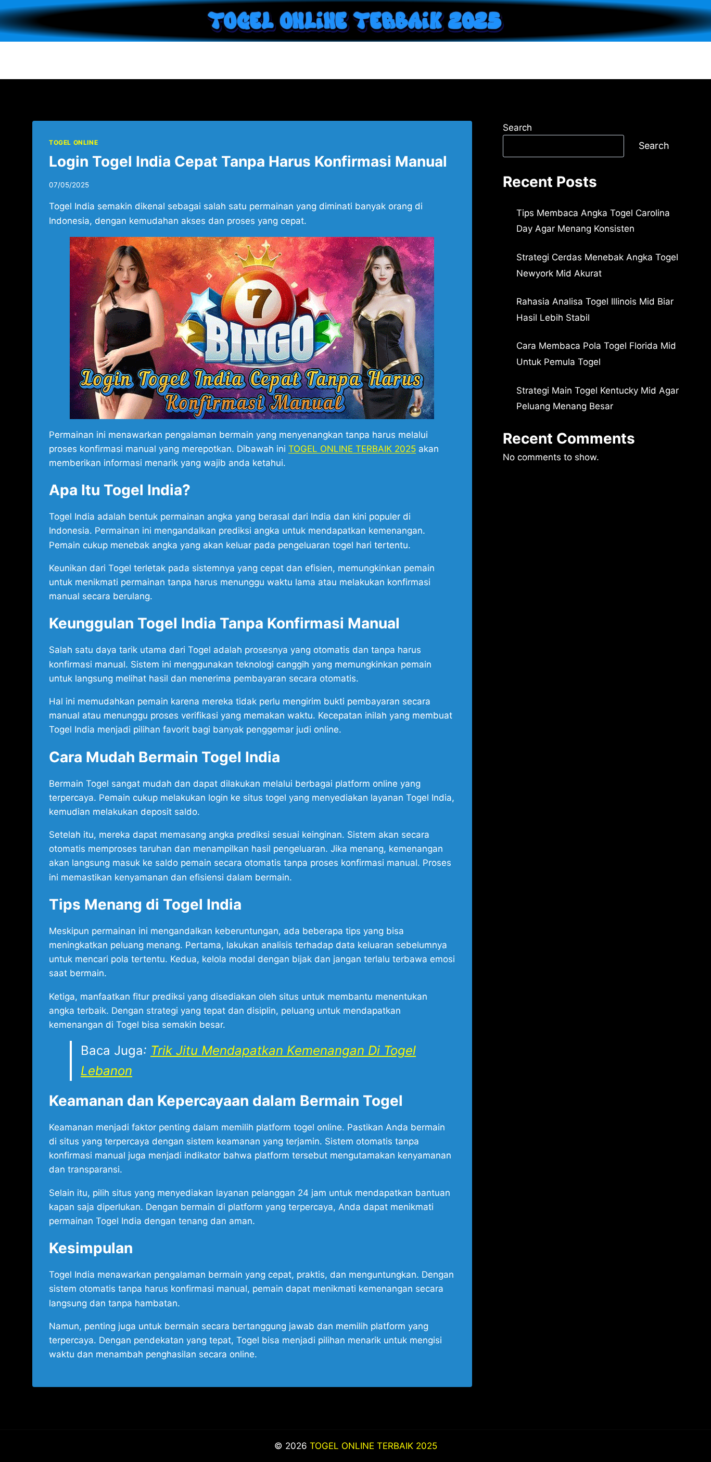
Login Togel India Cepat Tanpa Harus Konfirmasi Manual (248, 161)
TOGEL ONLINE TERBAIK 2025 (373, 1446)
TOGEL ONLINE (73, 142)
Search (517, 127)
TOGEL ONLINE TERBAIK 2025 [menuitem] (352, 449)
